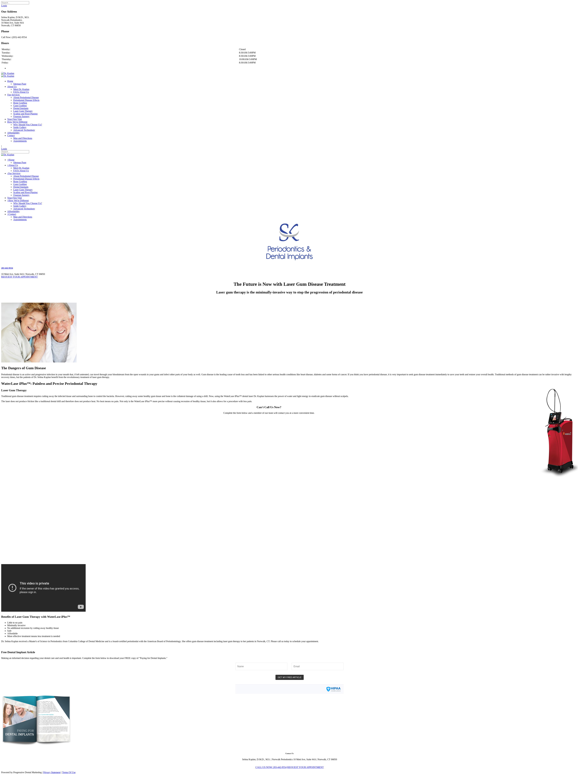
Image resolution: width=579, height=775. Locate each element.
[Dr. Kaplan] (7, 73)
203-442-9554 (7, 268)
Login (4, 5)
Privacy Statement (51, 772)
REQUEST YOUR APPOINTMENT (19, 276)
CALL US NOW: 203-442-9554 (271, 767)
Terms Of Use (69, 772)
